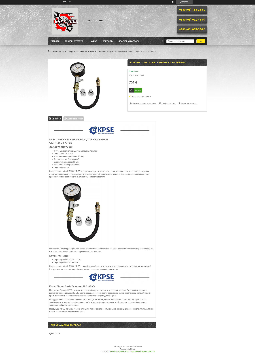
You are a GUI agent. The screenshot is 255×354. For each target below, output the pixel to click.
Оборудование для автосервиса (82, 51)
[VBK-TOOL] (65, 21)
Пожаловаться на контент (119, 351)
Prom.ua (139, 347)
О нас (94, 41)
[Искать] (200, 41)
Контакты (108, 41)
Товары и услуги (74, 41)
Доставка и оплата (128, 41)
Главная (55, 41)
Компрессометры (105, 51)
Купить (138, 90)
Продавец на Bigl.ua (127, 349)
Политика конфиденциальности (142, 351)
